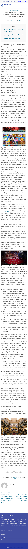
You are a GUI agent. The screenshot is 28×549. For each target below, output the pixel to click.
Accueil (3, 534)
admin (20, 20)
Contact (3, 540)
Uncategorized (14, 10)
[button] (26, 5)
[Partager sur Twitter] (12, 472)
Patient (3, 537)
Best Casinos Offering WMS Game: (13, 38)
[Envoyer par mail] (15, 472)
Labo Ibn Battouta (18, 547)
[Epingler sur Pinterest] (18, 472)
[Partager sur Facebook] (10, 472)
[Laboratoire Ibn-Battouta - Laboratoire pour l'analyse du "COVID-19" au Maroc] (8, 5)
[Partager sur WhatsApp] (7, 472)
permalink (14, 478)
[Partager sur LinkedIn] (20, 472)
